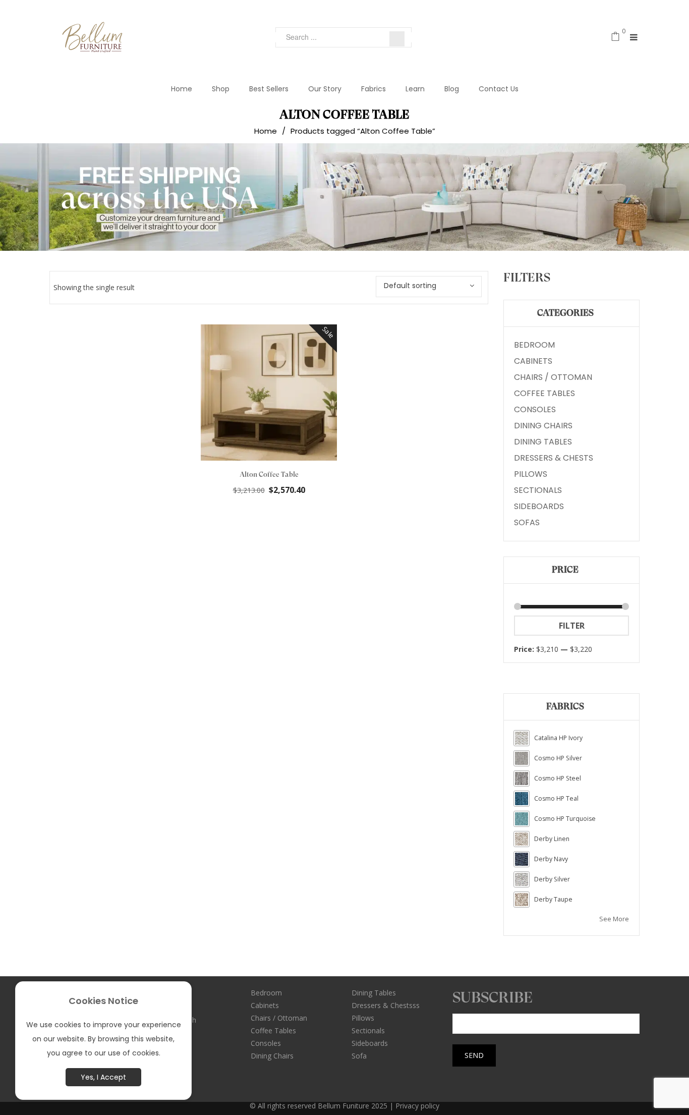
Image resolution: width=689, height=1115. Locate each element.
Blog (451, 89)
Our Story (324, 89)
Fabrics (373, 89)
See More (614, 918)
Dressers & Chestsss (386, 1005)
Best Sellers (269, 89)
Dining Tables (543, 442)
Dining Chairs (543, 425)
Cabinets (533, 361)
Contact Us (499, 89)
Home (181, 89)
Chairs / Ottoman (553, 377)
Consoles (535, 409)
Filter (572, 625)
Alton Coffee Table (269, 474)
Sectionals (538, 490)
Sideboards (539, 506)
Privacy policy (417, 1105)
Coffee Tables (544, 393)
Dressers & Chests (553, 458)
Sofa (359, 1056)
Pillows (530, 474)
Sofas (527, 522)
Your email (471, 1010)
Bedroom (534, 345)
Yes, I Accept (103, 1077)
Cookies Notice (103, 1000)
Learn (415, 89)
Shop (220, 89)
